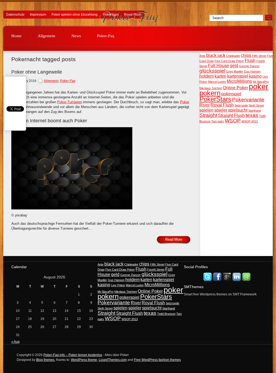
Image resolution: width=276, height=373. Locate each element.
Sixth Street (256, 105)
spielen (206, 110)
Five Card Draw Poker (229, 61)
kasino (255, 76)
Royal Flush (133, 14)
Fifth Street (259, 55)
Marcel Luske (217, 81)
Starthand (254, 110)
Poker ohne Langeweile (36, 72)
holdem (206, 76)
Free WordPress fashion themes (157, 360)
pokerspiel (231, 94)
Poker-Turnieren (69, 102)
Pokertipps (111, 14)
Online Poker (235, 87)
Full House (218, 65)
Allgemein (46, 36)
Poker (184, 102)
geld (234, 65)
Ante (202, 55)
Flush (250, 60)
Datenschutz (15, 14)
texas (252, 115)
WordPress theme (84, 360)
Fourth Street (155, 269)
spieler (220, 110)
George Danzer (249, 66)
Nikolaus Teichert (210, 88)
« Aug (15, 342)
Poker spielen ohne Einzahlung (74, 14)
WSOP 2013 (250, 121)
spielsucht (237, 110)
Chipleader (233, 55)
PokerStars (215, 99)
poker (258, 86)
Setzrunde (241, 105)
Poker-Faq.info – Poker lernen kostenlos (72, 355)
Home (16, 36)
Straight (208, 115)
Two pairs (217, 121)
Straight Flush (231, 115)
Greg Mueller (234, 71)
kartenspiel (237, 76)
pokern (209, 93)
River (204, 105)
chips (246, 55)
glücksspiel (212, 71)
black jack (215, 55)
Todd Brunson (166, 313)
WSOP (233, 120)
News (76, 36)
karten (220, 76)
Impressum (38, 14)
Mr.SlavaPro (261, 81)
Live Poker (118, 285)
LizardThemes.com (113, 360)
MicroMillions (239, 81)
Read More (173, 239)
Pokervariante (248, 99)
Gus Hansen (252, 71)
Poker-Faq (105, 36)
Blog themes (45, 360)
